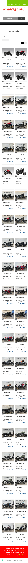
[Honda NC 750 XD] (21, 433)
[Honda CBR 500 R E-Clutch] (21, 267)
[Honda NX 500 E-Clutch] (8, 504)
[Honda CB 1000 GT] (21, 53)
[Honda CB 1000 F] (8, 53)
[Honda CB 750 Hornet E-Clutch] (8, 243)
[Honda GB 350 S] (8, 409)
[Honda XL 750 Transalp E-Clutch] (8, 528)
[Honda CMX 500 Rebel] (8, 362)
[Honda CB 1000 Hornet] (21, 101)
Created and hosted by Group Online (14, 560)
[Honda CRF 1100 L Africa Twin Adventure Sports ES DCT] (21, 386)
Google (21, 554)
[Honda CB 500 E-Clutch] (8, 172)
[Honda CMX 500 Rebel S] (21, 362)
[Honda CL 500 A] (21, 338)
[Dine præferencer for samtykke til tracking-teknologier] (2, 560)
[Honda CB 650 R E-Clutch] (21, 196)
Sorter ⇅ (5, 40)
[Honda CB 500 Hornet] (8, 196)
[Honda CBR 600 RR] (8, 291)
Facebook (21, 550)
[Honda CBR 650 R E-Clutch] (8, 314)
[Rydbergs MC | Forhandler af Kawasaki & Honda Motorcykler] (14, 9)
